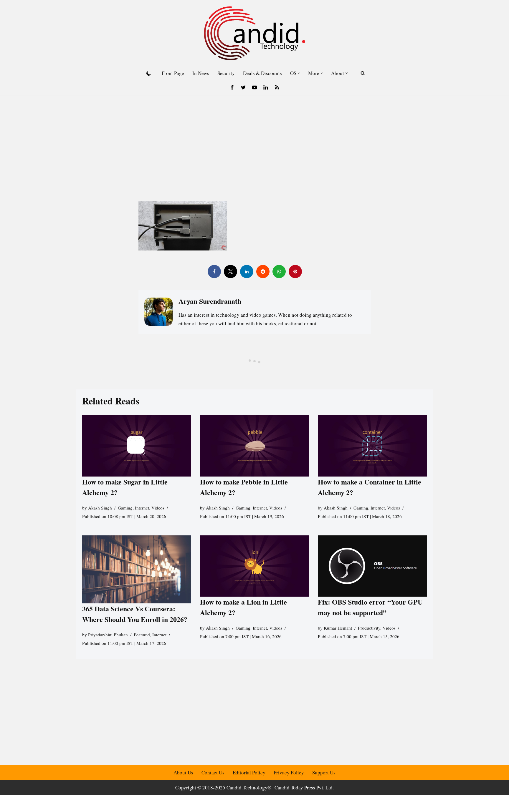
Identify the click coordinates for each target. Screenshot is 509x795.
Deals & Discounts (262, 73)
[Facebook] (232, 87)
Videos (157, 508)
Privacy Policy (289, 772)
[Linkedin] (266, 87)
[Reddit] (262, 271)
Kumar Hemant (338, 628)
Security (226, 73)
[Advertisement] (254, 139)
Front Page (173, 73)
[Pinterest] (295, 271)
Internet (142, 508)
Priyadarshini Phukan (108, 635)
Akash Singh (100, 508)
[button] (299, 73)
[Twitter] (243, 87)
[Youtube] (254, 87)
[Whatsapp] (278, 271)
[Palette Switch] (149, 73)
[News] (277, 87)
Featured (142, 635)
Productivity (369, 628)
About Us (183, 772)
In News (200, 73)
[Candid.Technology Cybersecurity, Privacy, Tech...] (254, 33)
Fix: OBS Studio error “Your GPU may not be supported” (370, 607)
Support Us (324, 772)
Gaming (125, 508)
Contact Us (212, 772)
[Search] (363, 73)
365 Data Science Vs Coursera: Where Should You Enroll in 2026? (134, 613)
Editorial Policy (249, 772)
